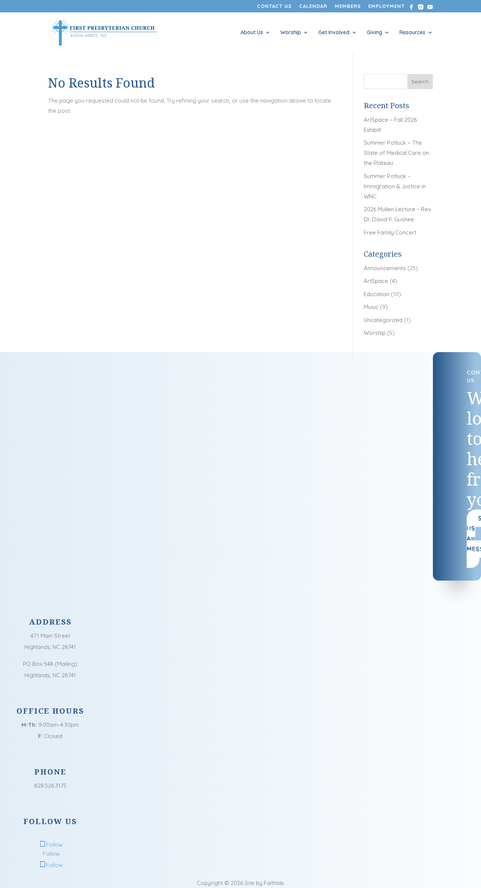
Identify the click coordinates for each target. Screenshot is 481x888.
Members (348, 6)
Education (376, 294)
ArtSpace (376, 280)
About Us (251, 33)
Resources (412, 33)
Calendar (313, 6)
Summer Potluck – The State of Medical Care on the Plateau (396, 152)
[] (50, 761)
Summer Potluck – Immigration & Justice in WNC (395, 186)
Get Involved (333, 33)
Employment (386, 6)
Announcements (385, 268)
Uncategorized (383, 320)
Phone (50, 772)
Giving (374, 33)
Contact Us (274, 6)
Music (371, 306)
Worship (290, 33)
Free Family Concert (390, 232)
